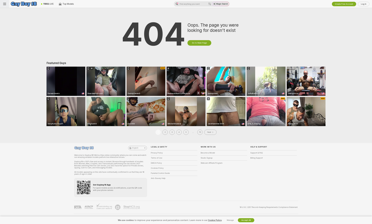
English (135, 148)
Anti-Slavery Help (158, 178)
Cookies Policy (157, 168)
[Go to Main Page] (23, 4)
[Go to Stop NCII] (132, 207)
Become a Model (208, 153)
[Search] (210, 4)
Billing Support (256, 158)
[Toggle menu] (4, 4)
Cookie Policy (215, 220)
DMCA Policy (156, 163)
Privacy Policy (157, 153)
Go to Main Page (199, 43)
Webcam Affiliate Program (211, 163)
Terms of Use (156, 158)
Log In (363, 4)
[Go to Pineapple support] (118, 207)
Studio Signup (207, 158)
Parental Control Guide (160, 173)
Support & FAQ (256, 153)
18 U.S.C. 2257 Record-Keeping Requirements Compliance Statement (269, 207)
